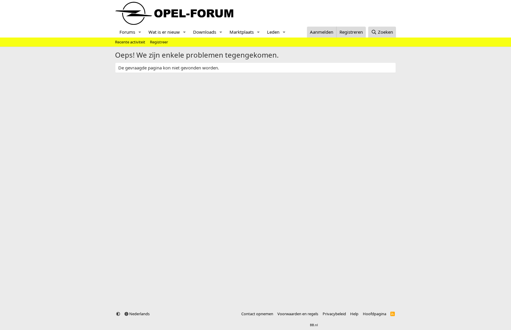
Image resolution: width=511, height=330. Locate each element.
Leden (273, 32)
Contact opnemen (257, 313)
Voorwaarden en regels (297, 313)
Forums (127, 32)
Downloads (204, 32)
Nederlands (139, 313)
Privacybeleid (334, 313)
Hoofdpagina (374, 313)
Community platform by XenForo (240, 325)
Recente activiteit (130, 42)
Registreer (159, 42)
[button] (140, 32)
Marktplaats (241, 32)
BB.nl (314, 325)
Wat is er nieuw (164, 32)
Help (354, 313)
